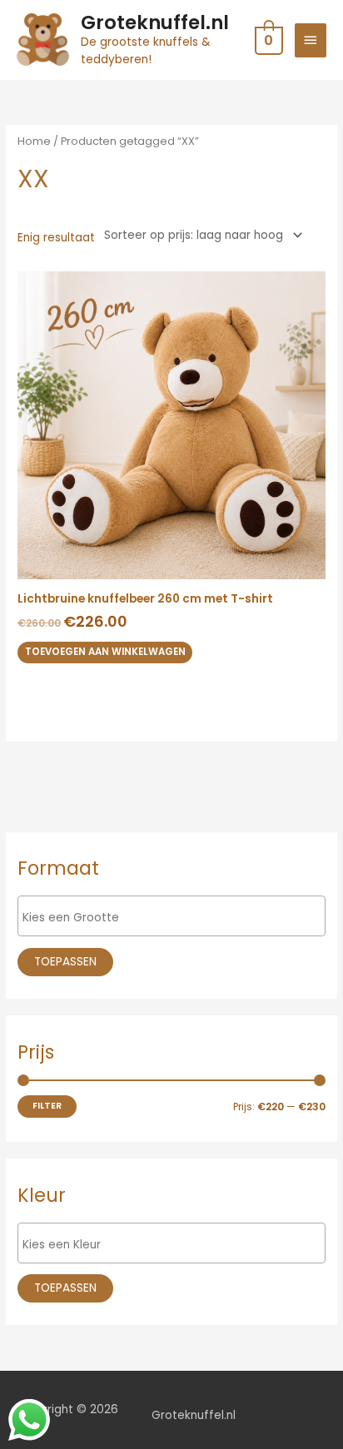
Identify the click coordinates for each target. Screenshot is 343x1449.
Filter (47, 1105)
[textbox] (175, 918)
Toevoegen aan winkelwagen (105, 651)
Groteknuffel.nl (155, 22)
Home (34, 141)
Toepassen (65, 962)
